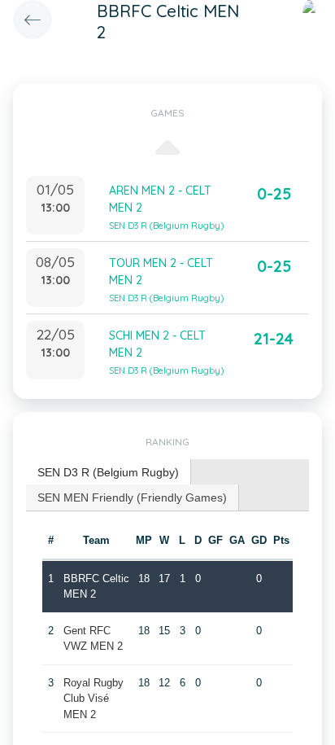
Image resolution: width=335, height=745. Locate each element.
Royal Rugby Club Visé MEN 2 (93, 699)
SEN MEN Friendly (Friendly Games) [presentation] (132, 497)
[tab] (108, 472)
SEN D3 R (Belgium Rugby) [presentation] (108, 472)
